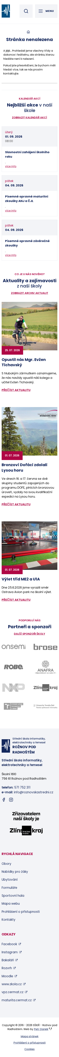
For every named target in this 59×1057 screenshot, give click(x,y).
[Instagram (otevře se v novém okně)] (11, 800)
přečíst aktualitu (16, 390)
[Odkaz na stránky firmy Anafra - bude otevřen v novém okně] (45, 667)
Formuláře (9, 887)
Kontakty (8, 919)
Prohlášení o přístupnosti (21, 911)
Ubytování (10, 879)
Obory (6, 863)
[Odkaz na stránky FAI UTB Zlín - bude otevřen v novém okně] (45, 706)
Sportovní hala (13, 895)
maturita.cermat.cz (17, 1000)
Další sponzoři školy (29, 634)
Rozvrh (7, 968)
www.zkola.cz (12, 984)
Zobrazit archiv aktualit (29, 293)
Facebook (9, 944)
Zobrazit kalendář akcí (29, 117)
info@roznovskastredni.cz (33, 792)
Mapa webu (11, 903)
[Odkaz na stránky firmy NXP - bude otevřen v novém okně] (13, 687)
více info (10, 166)
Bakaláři (8, 960)
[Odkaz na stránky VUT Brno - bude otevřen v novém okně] (13, 706)
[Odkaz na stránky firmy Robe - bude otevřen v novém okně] (13, 666)
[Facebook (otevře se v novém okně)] (4, 800)
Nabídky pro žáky (15, 871)
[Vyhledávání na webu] (26, 11)
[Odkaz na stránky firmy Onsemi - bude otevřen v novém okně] (13, 647)
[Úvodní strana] (28, 32)
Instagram (10, 952)
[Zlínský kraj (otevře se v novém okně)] (26, 824)
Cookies (29, 1049)
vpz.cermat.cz (12, 992)
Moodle (7, 976)
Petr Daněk (41, 1029)
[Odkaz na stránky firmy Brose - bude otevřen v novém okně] (45, 647)
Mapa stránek (30, 1036)
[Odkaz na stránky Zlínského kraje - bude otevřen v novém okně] (45, 687)
